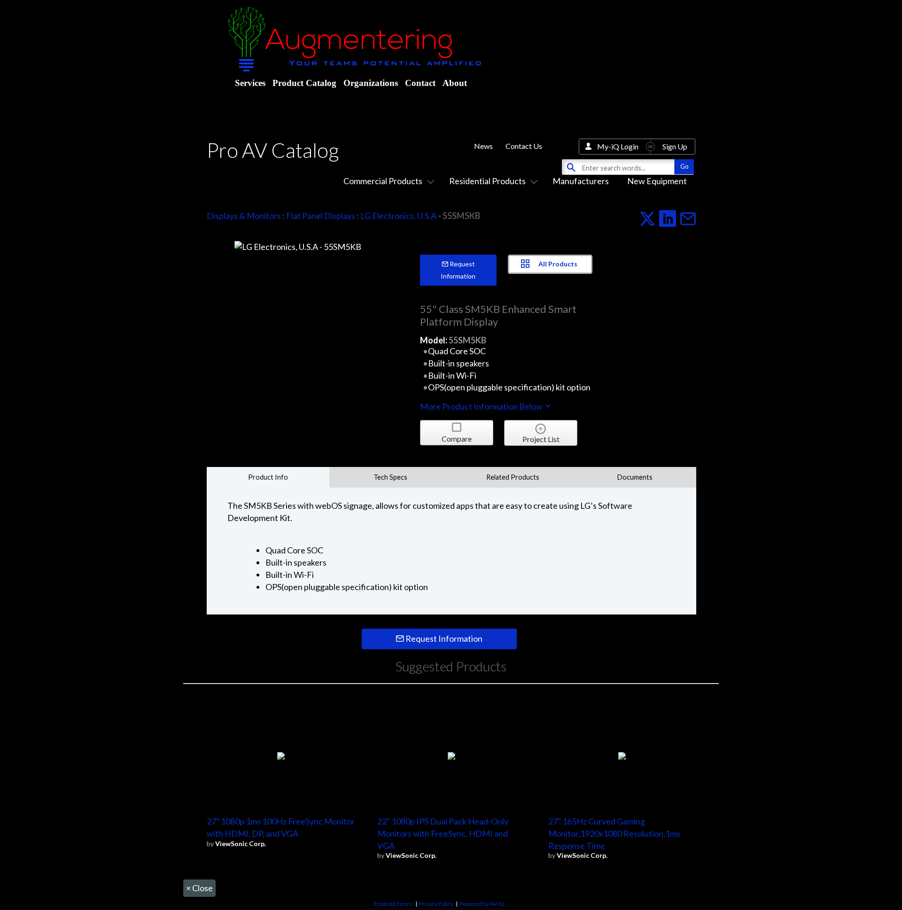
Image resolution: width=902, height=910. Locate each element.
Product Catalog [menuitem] (304, 83)
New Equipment (657, 181)
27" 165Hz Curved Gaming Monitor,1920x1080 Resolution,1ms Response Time (614, 833)
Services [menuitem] (250, 83)
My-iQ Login (617, 146)
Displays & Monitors (244, 215)
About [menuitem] (455, 83)
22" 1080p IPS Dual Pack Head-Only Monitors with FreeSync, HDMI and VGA (442, 833)
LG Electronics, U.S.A (398, 215)
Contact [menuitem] (420, 83)
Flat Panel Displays (320, 215)
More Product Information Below (482, 406)
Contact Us (523, 145)
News (483, 145)
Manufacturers (580, 181)
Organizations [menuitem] (370, 83)
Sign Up (674, 146)
